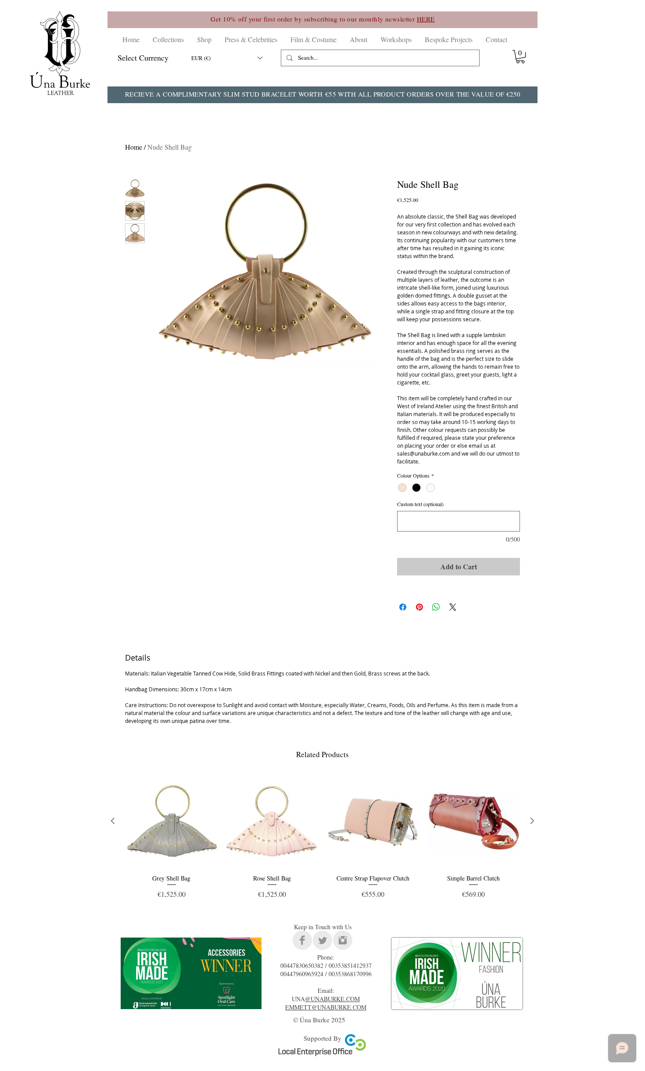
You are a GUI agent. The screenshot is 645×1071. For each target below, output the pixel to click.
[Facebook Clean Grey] (302, 940)
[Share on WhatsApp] (436, 607)
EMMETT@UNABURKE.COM (325, 1007)
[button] (168, 39)
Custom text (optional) (420, 504)
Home (133, 146)
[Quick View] (171, 821)
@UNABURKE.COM (332, 999)
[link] (520, 56)
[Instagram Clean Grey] (342, 940)
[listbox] (227, 58)
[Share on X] (453, 607)
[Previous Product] (113, 821)
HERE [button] (426, 18)
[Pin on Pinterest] (419, 607)
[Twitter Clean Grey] (322, 940)
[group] (323, 841)
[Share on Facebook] (403, 607)
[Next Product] (532, 821)
